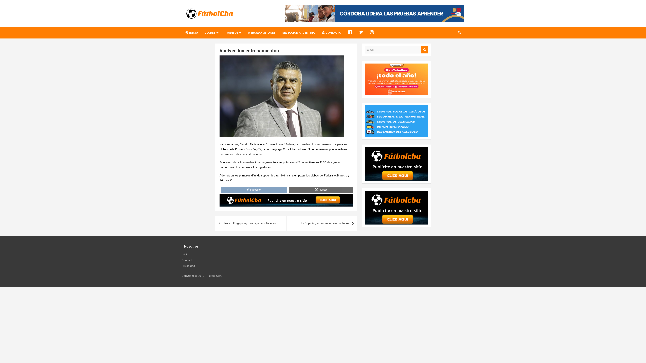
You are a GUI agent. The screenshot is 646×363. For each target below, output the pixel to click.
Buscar (424, 50)
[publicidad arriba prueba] (286, 196)
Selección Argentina (298, 32)
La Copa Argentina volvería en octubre (325, 223)
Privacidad (188, 266)
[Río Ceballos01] (396, 66)
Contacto (187, 260)
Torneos (231, 32)
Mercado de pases (262, 32)
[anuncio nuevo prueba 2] (396, 149)
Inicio (185, 254)
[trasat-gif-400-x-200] (396, 107)
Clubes (210, 32)
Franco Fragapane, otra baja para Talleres (250, 223)
